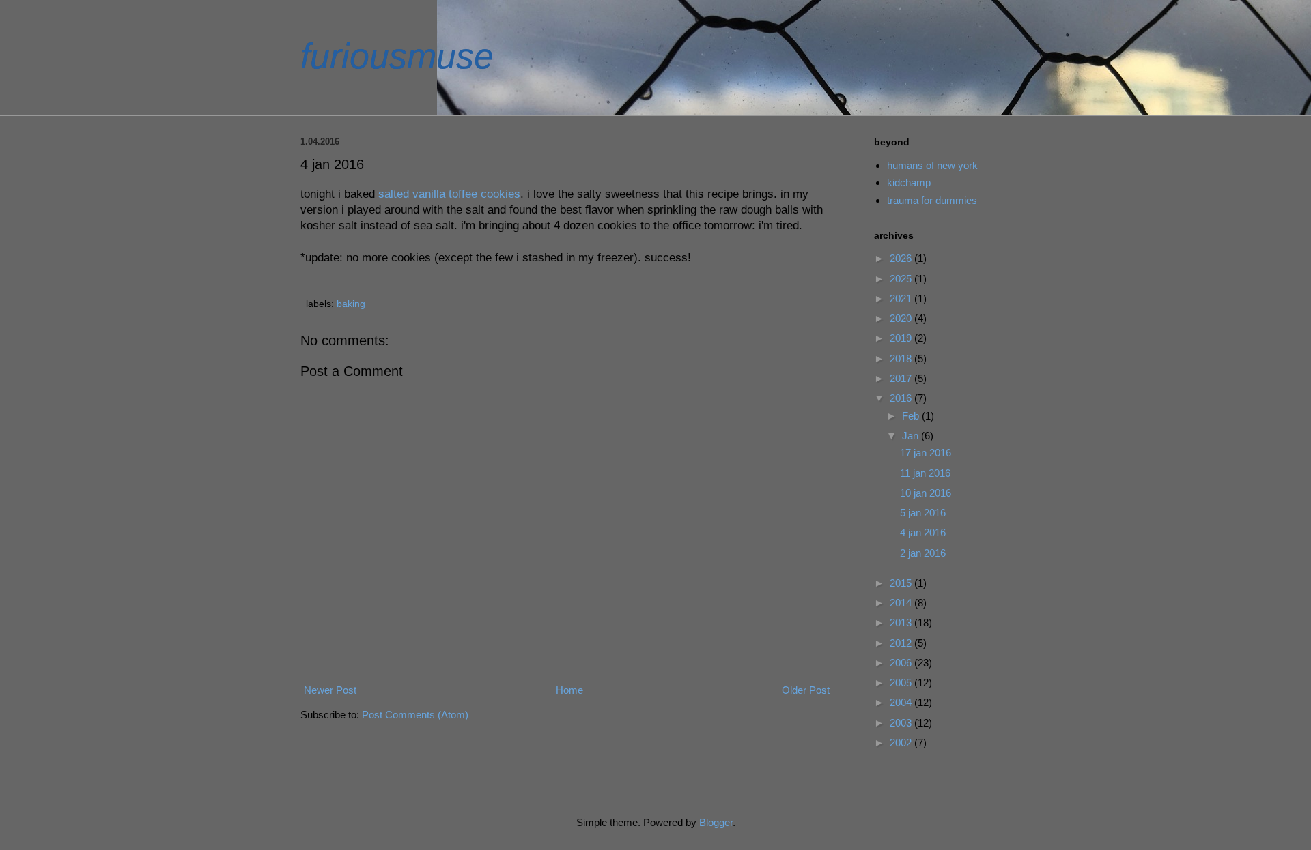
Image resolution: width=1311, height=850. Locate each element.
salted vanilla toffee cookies (449, 194)
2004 (902, 702)
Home (569, 690)
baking (351, 304)
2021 (902, 298)
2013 (902, 622)
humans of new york (932, 165)
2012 (902, 643)
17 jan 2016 (925, 452)
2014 (902, 603)
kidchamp (909, 182)
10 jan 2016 (925, 493)
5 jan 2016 (923, 512)
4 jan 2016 (923, 532)
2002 (902, 742)
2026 (902, 258)
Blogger (716, 822)
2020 (902, 318)
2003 (902, 723)
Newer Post (330, 690)
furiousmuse (397, 56)
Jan (911, 435)
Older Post (806, 690)
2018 (902, 358)
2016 (902, 398)
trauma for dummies (932, 200)
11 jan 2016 (925, 473)
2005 (902, 682)
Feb (912, 416)
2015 (902, 583)
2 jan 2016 (923, 553)
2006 (902, 663)
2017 (902, 378)
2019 (902, 338)
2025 (902, 278)
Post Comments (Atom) (415, 714)
